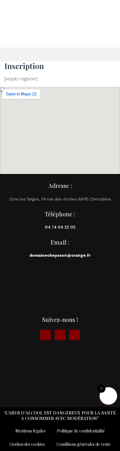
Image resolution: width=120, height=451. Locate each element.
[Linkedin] (74, 335)
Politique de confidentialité (81, 431)
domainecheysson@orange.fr (60, 255)
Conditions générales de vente (84, 444)
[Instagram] (60, 335)
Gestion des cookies (27, 444)
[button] (60, 54)
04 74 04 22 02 (60, 227)
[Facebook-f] (45, 335)
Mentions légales (30, 431)
